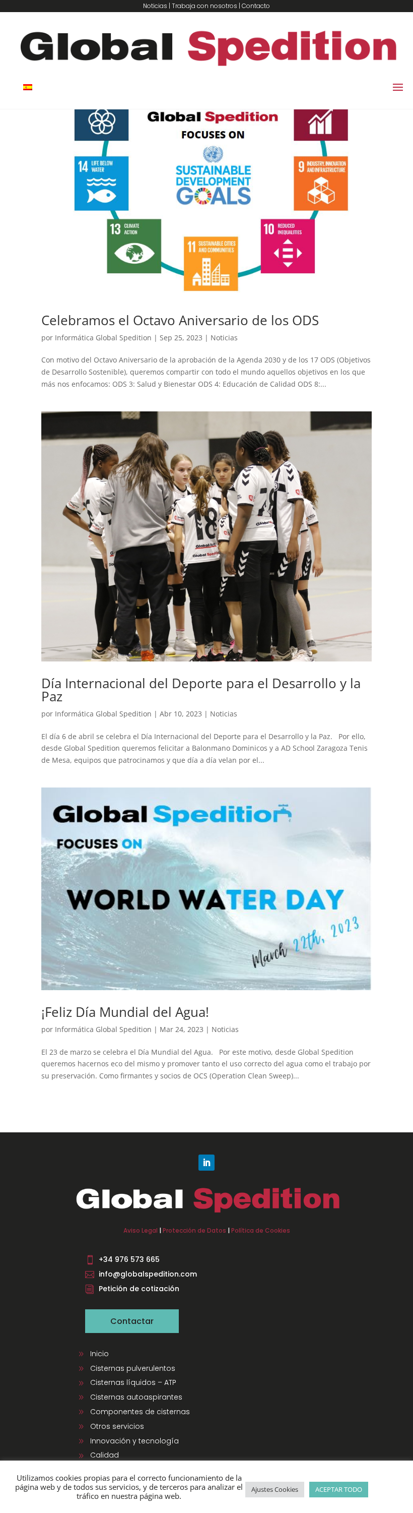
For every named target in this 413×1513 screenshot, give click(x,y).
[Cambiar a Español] (27, 87)
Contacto (256, 6)
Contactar (132, 1321)
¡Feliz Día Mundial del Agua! (125, 1012)
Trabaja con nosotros (204, 6)
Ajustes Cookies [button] (274, 1489)
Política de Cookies (260, 1230)
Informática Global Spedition (103, 337)
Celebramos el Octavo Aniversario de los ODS (180, 320)
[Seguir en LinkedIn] (206, 1163)
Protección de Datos (194, 1230)
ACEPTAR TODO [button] (338, 1489)
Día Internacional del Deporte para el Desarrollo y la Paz (201, 689)
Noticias (155, 6)
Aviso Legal (140, 1230)
